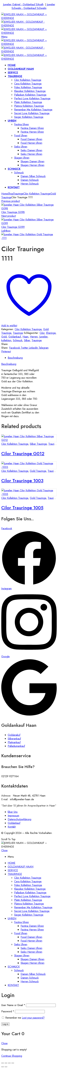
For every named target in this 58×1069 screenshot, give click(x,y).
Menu (4, 36)
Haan (25, 337)
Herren (34, 337)
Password (7, 1011)
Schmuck (17, 340)
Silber (27, 340)
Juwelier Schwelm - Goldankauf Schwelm (33, 6)
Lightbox (5, 231)
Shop (10, 194)
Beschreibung (15, 358)
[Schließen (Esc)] (2, 1063)
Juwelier (43, 337)
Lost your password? (33, 1018)
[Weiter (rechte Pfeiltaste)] (6, 1066)
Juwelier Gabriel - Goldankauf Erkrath (23, 4)
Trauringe (18, 194)
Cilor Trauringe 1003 (22, 480)
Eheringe (51, 333)
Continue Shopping (11, 1056)
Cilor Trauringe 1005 (22, 507)
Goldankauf (14, 337)
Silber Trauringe (38, 444)
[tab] (32, 358)
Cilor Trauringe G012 (22, 453)
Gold (4, 337)
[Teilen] (6, 1063)
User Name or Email (13, 1005)
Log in (5, 1024)
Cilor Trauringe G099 (13, 227)
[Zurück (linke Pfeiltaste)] (2, 1066)
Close (4, 850)
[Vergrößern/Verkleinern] (12, 1063)
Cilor (42, 333)
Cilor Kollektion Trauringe (36, 194)
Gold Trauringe (38, 471)
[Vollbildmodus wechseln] (9, 1063)
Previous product (10, 201)
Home (4, 194)
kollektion (6, 340)
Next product (8, 216)
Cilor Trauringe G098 (13, 212)
